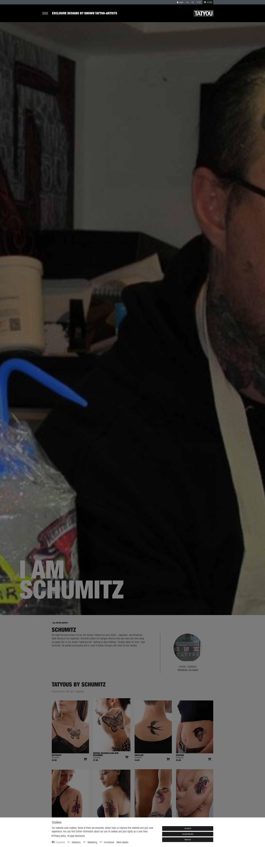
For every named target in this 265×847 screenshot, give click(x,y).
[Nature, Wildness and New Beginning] (111, 724)
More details (122, 842)
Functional (109, 842)
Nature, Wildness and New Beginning (106, 754)
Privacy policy (60, 835)
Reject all (188, 839)
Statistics (76, 842)
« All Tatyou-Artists (60, 623)
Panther (180, 755)
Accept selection (187, 834)
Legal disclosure (77, 835)
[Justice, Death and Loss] (194, 795)
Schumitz (55, 757)
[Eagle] (111, 796)
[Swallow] (153, 726)
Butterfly (56, 755)
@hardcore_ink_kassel (188, 669)
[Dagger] (70, 796)
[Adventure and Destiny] (153, 795)
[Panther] (194, 726)
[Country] (187, 2)
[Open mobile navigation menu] (47, 13)
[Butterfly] (70, 726)
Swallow (139, 755)
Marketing (92, 842)
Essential (60, 842)
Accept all (187, 828)
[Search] (193, 2)
